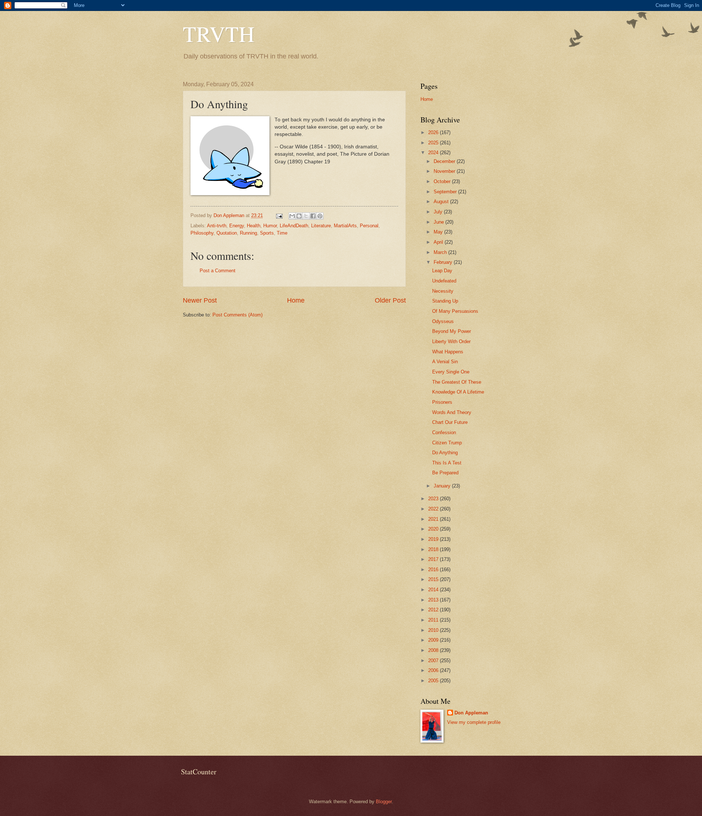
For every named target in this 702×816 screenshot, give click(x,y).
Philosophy (202, 233)
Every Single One (450, 372)
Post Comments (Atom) (237, 315)
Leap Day (442, 270)
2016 (434, 569)
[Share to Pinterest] (320, 216)
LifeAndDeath (294, 225)
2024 (434, 152)
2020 (434, 529)
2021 (434, 519)
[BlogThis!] (299, 216)
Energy (236, 225)
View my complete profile (474, 722)
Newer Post (200, 300)
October (443, 181)
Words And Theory (451, 412)
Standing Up (445, 301)
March (441, 252)
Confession (444, 432)
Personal (369, 225)
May (439, 232)
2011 (434, 620)
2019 (434, 539)
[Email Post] (279, 215)
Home (296, 300)
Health (253, 225)
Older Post (390, 300)
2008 (434, 650)
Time (282, 233)
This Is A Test (446, 463)
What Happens (447, 351)
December (445, 161)
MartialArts (345, 225)
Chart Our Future (450, 422)
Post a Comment (217, 270)
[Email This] (292, 216)
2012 (434, 609)
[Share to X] (306, 216)
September (446, 191)
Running (248, 233)
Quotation (226, 233)
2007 (434, 660)
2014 (434, 589)
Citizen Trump (447, 442)
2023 (434, 498)
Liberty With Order (451, 341)
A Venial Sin (445, 361)
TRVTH (218, 33)
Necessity (442, 291)
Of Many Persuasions (455, 311)
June (439, 222)
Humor (270, 225)
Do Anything (445, 452)
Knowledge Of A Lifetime (458, 392)
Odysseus (443, 321)
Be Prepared (445, 472)
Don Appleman (471, 713)
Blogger (384, 801)
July (439, 212)
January (443, 486)
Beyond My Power (451, 331)
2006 (434, 670)
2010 (434, 630)
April (439, 242)
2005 (434, 680)
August (442, 201)
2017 (434, 559)
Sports (267, 233)
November (445, 171)
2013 (434, 600)
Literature (321, 225)
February (444, 262)
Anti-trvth (216, 225)
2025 (434, 142)
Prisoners (442, 402)
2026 (434, 132)
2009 (434, 640)
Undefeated (444, 281)
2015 (434, 579)
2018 (434, 549)
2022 (434, 509)
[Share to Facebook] (313, 216)
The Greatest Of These (456, 382)
